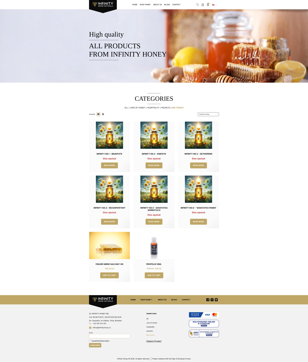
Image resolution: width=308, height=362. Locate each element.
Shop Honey (145, 4)
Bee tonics (178, 107)
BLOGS (167, 4)
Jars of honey (137, 107)
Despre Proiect (153, 341)
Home (134, 4)
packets (165, 107)
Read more (109, 165)
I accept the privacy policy (100, 341)
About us (157, 4)
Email (91, 333)
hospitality (153, 107)
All (126, 107)
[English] (215, 5)
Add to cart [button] (109, 275)
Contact (176, 4)
